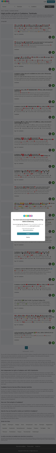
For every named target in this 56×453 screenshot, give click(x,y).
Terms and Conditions (28, 230)
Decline (28, 237)
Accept (28, 233)
